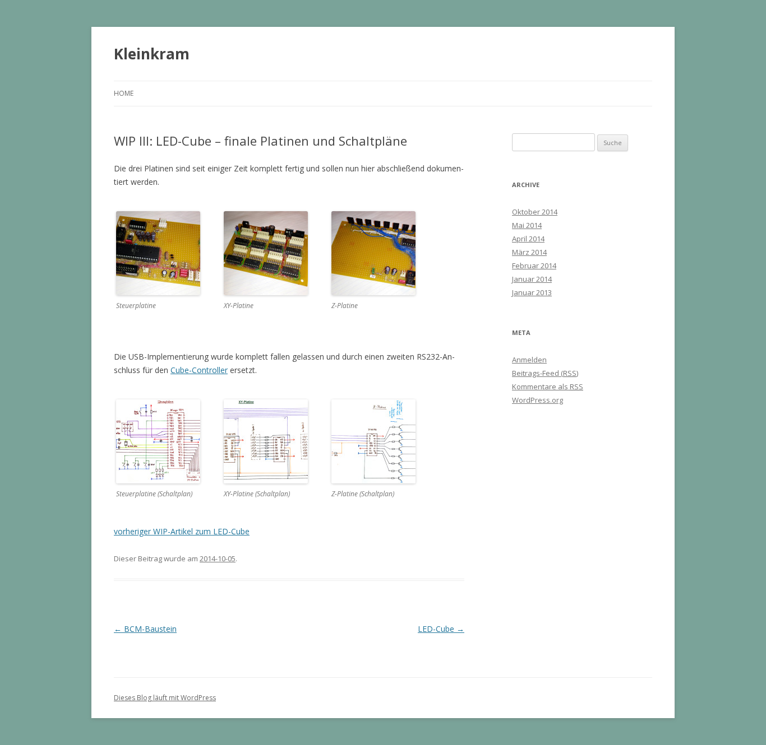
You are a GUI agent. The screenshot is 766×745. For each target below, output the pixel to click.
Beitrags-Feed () (545, 373)
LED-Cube (441, 628)
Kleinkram (152, 54)
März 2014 (529, 252)
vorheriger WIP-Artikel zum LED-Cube (182, 531)
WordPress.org (537, 400)
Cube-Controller (199, 370)
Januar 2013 (532, 292)
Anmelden (529, 360)
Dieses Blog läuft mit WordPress (165, 697)
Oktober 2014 (534, 212)
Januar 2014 (532, 279)
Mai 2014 (527, 225)
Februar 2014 (534, 265)
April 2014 (528, 239)
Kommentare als (547, 386)
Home (123, 93)
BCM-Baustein (145, 628)
